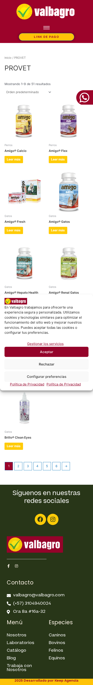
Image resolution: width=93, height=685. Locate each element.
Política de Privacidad (27, 384)
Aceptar (46, 352)
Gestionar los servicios (45, 344)
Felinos (56, 650)
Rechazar (46, 364)
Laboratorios (20, 643)
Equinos (57, 658)
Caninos (57, 635)
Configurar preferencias (46, 376)
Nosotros (16, 635)
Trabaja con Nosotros (19, 668)
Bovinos (57, 643)
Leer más (14, 159)
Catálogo (16, 650)
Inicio (8, 57)
